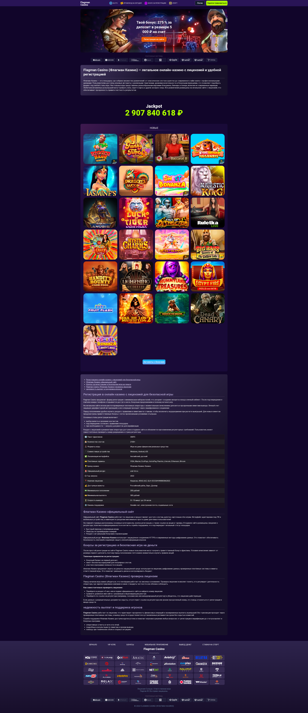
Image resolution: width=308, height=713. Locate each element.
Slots (115, 3)
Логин (200, 3)
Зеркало (93, 645)
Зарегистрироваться (217, 3)
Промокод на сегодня (133, 3)
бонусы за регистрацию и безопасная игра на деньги (108, 384)
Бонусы (130, 645)
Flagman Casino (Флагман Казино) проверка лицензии (108, 387)
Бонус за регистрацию (157, 3)
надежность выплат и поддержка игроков (104, 389)
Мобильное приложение (156, 645)
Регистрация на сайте (154, 39)
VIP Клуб (112, 645)
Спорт (174, 3)
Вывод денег (185, 645)
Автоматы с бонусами (154, 362)
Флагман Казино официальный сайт (101, 382)
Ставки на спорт (210, 645)
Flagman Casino (85, 3)
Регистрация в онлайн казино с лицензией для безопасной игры (113, 380)
